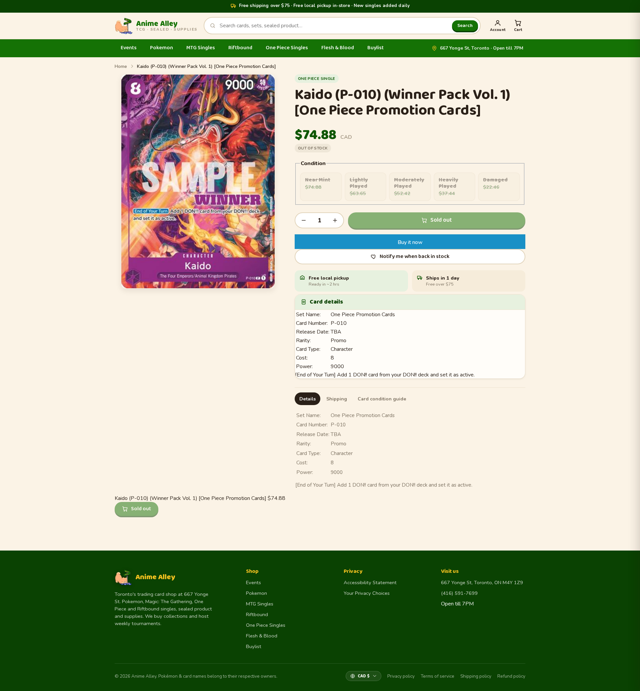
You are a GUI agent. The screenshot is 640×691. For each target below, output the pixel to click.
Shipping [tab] (336, 398)
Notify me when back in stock (414, 256)
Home (121, 66)
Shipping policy (475, 676)
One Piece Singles (287, 48)
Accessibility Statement (370, 582)
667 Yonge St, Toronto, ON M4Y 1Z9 (482, 582)
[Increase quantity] (335, 220)
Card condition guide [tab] (382, 398)
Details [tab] (307, 398)
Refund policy (511, 676)
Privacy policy (401, 676)
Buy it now (410, 242)
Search (465, 26)
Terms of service (437, 676)
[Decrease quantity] (303, 220)
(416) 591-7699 (459, 593)
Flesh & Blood (337, 48)
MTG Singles (200, 48)
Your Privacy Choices (367, 593)
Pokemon (161, 48)
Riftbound (240, 48)
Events (129, 48)
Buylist (375, 48)
